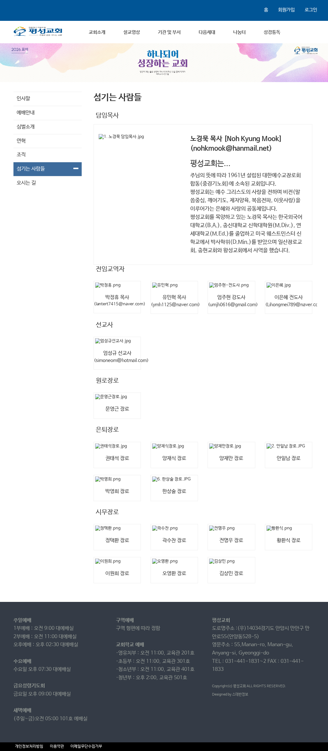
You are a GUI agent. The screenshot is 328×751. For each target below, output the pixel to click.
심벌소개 (26, 127)
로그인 (311, 10)
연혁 (21, 141)
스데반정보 (240, 694)
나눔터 (239, 32)
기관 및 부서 (169, 32)
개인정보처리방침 (29, 746)
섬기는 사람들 (31, 169)
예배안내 (26, 113)
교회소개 (97, 32)
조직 (21, 155)
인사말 (23, 99)
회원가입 (286, 10)
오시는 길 (26, 183)
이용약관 (57, 746)
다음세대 (207, 32)
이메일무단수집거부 (86, 746)
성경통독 (272, 32)
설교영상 (131, 32)
